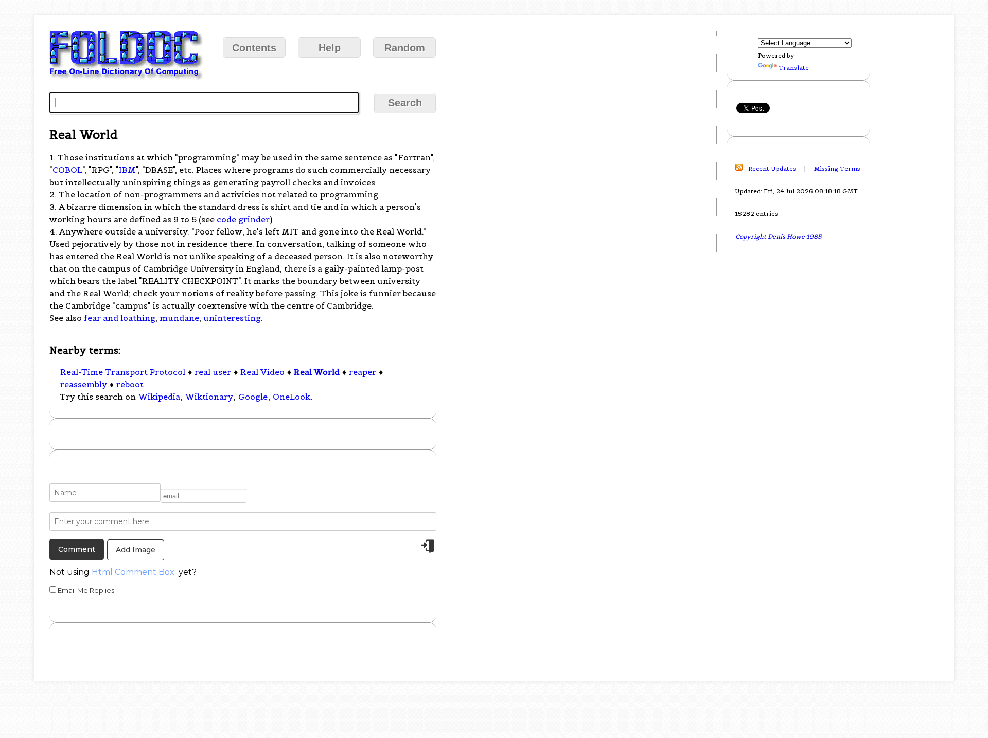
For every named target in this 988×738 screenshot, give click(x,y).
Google (253, 396)
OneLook (291, 396)
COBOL (67, 170)
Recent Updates (772, 168)
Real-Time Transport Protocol (122, 372)
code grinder (243, 219)
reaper (362, 372)
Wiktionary (209, 396)
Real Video (262, 372)
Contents (254, 47)
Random (404, 47)
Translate (794, 67)
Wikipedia (159, 396)
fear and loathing (119, 318)
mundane (179, 318)
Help (330, 47)
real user (213, 372)
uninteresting (232, 318)
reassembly (83, 384)
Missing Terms (837, 168)
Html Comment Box (133, 572)
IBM (127, 170)
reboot (130, 384)
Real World (317, 372)
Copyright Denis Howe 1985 (778, 236)
